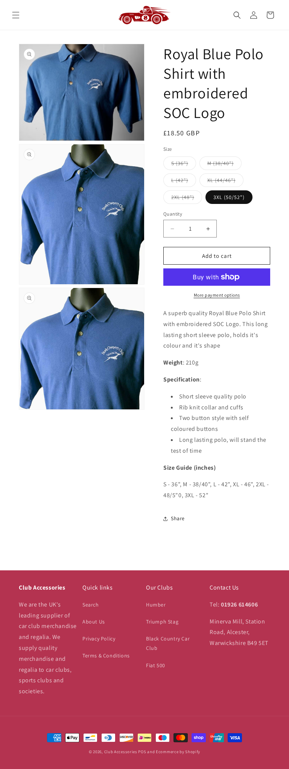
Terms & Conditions (106, 655)
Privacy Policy (98, 638)
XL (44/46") (225, 181)
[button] (16, 15)
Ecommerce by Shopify (178, 751)
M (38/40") (224, 164)
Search (90, 604)
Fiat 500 (155, 665)
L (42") (183, 181)
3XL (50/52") (229, 197)
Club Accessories (120, 751)
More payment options (217, 295)
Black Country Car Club (168, 643)
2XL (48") (186, 198)
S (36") (183, 164)
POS (142, 751)
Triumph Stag (162, 621)
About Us (93, 621)
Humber (156, 604)
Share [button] (178, 518)
